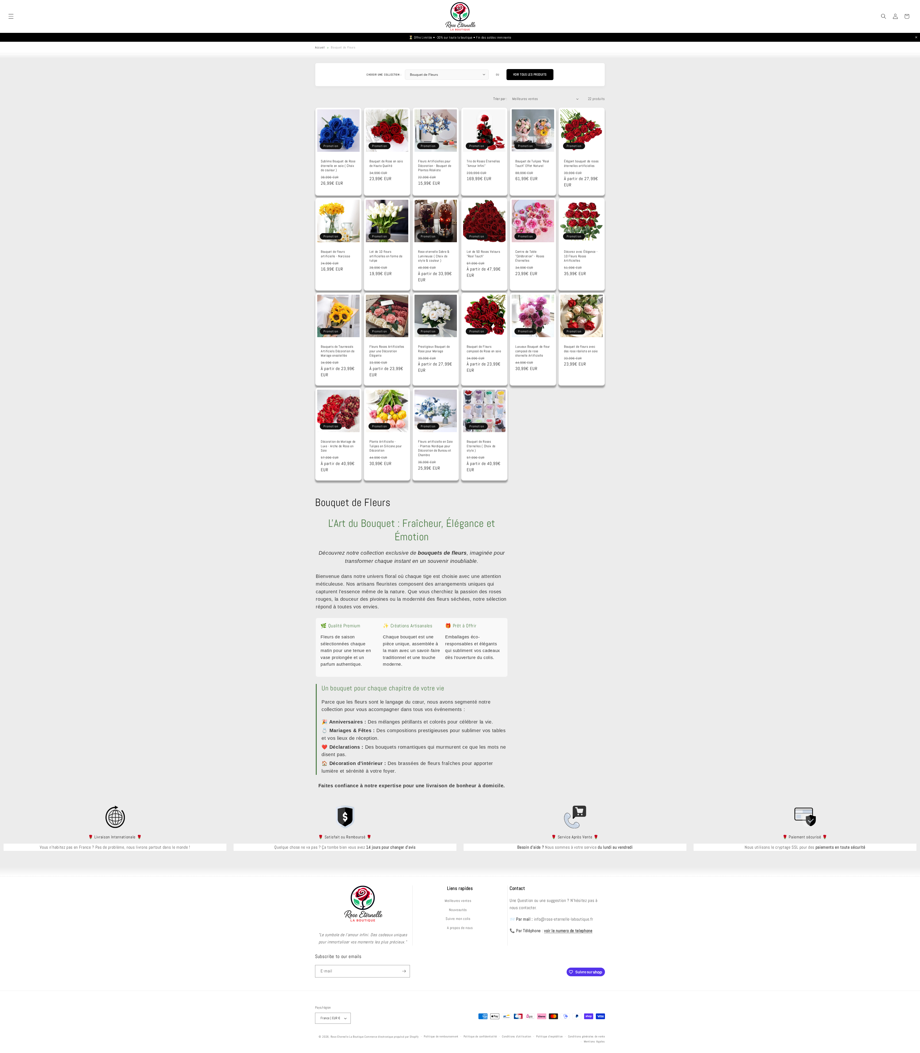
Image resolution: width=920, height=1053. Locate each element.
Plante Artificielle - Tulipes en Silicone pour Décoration (385, 446)
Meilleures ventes (458, 900)
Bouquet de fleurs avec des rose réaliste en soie (581, 348)
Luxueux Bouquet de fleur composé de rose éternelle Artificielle (532, 351)
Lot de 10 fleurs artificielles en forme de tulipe (385, 256)
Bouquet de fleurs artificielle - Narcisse (335, 253)
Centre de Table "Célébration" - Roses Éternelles (529, 256)
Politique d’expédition (549, 1036)
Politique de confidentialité (480, 1036)
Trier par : (500, 98)
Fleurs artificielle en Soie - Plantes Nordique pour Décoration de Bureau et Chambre (435, 448)
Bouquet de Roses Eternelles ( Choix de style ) (481, 446)
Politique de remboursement (441, 1036)
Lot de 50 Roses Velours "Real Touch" (483, 253)
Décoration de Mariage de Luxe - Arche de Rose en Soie (338, 446)
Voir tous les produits (530, 74)
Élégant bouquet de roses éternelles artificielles (581, 163)
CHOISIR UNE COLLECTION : (384, 74)
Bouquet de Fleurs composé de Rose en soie (484, 348)
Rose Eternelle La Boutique (347, 1037)
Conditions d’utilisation (516, 1036)
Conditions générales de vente (586, 1036)
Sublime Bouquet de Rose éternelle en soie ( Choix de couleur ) (338, 165)
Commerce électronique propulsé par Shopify (391, 1037)
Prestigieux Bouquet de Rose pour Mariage (434, 348)
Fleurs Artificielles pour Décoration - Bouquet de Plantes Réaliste (434, 165)
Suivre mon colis (458, 918)
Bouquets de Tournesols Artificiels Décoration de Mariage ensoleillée (338, 351)
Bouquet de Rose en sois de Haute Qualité (386, 163)
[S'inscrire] (404, 971)
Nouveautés (458, 909)
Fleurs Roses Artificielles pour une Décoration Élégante (386, 351)
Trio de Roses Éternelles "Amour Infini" (483, 163)
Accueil (320, 47)
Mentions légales (594, 1041)
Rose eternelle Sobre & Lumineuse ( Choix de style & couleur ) (434, 256)
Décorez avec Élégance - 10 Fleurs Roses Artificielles (581, 256)
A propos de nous (460, 927)
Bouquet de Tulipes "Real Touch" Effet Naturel (532, 163)
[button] (11, 16)
